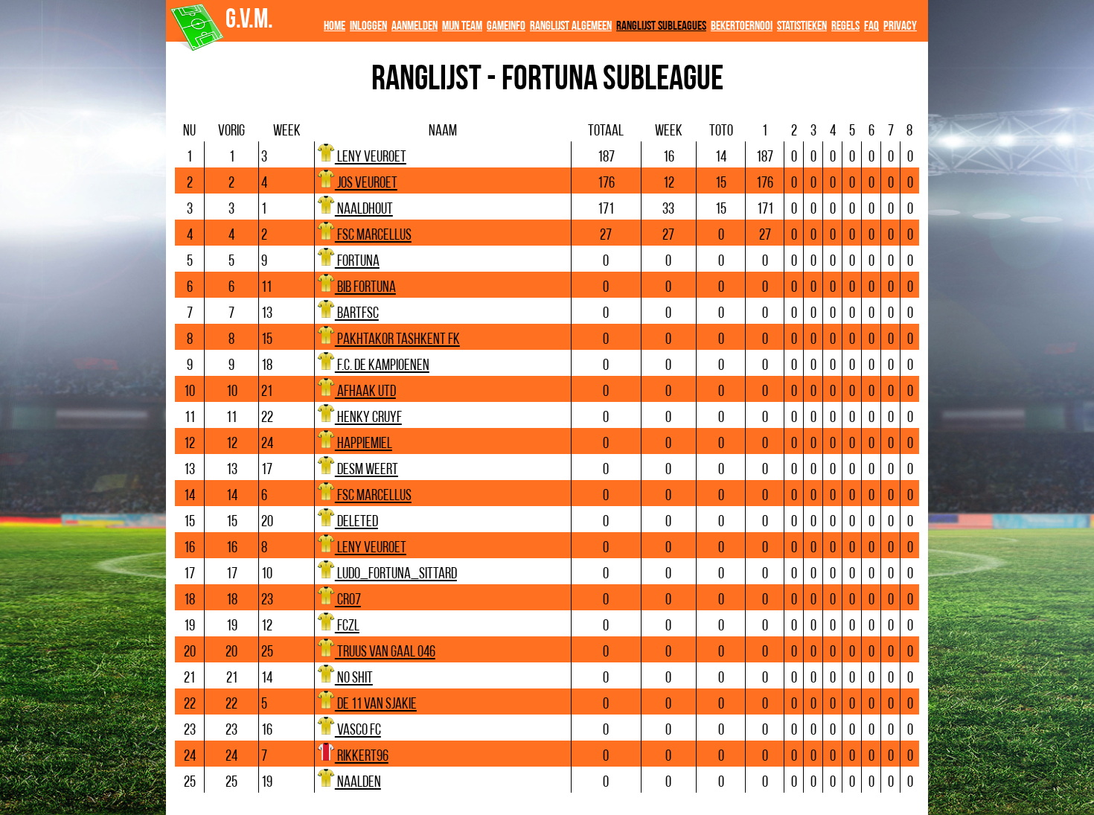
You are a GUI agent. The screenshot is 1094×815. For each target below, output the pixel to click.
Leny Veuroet (370, 157)
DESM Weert (366, 470)
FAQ (871, 26)
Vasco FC (358, 730)
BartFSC (357, 314)
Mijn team (462, 26)
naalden (358, 782)
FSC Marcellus (373, 235)
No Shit (354, 678)
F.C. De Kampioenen (382, 366)
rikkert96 (361, 756)
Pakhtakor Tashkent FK (397, 340)
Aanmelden (414, 26)
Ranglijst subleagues (661, 26)
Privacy (900, 26)
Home (334, 26)
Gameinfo (506, 26)
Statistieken (802, 26)
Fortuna (357, 261)
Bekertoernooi (741, 26)
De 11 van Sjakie (376, 704)
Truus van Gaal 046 (385, 652)
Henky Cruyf (368, 418)
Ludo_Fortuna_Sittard (396, 574)
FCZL (347, 626)
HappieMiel (363, 444)
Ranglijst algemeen (571, 26)
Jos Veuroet (366, 183)
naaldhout (364, 209)
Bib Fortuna (365, 287)
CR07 (348, 600)
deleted (356, 522)
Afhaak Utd (365, 392)
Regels (845, 26)
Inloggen (368, 26)
